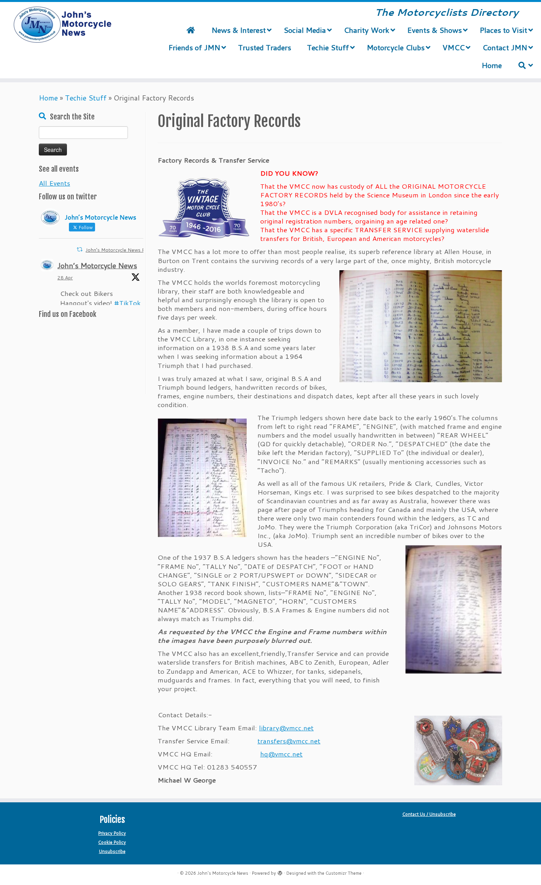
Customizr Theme (344, 873)
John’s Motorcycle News (97, 265)
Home (48, 98)
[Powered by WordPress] (280, 871)
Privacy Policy (112, 833)
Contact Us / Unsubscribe (429, 814)
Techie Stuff (86, 98)
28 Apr (65, 277)
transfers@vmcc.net (288, 740)
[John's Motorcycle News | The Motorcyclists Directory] (62, 25)
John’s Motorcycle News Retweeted (126, 249)
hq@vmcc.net (281, 753)
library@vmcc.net (286, 727)
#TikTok (127, 302)
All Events (54, 183)
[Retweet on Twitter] (79, 249)
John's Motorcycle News (222, 873)
